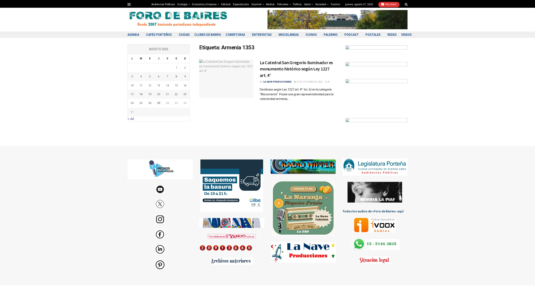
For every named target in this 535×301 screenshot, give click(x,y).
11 (140, 85)
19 (149, 94)
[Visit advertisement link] (338, 19)
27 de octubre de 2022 (309, 81)
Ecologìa (182, 4)
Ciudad (184, 34)
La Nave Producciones (277, 81)
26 (149, 103)
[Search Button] (406, 4)
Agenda (133, 34)
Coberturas (235, 34)
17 (132, 94)
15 (176, 85)
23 (184, 94)
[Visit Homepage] (178, 20)
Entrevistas (262, 34)
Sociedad (320, 4)
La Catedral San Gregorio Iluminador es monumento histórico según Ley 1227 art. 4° (296, 69)
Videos (406, 34)
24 (132, 103)
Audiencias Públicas (163, 4)
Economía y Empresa (204, 4)
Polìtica (297, 4)
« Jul (131, 118)
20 (158, 94)
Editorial (226, 4)
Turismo (335, 4)
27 (158, 103)
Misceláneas (289, 34)
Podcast (351, 34)
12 (149, 85)
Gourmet (256, 4)
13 (158, 85)
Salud (307, 4)
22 (176, 94)
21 (167, 94)
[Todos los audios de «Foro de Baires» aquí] (375, 225)
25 (140, 103)
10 (132, 85)
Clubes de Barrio (207, 34)
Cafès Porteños (159, 34)
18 (140, 94)
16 (184, 85)
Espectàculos (241, 4)
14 (167, 85)
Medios (270, 4)
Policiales (282, 4)
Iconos (311, 34)
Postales (373, 34)
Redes (392, 34)
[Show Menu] (129, 4)
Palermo (391, 4)
